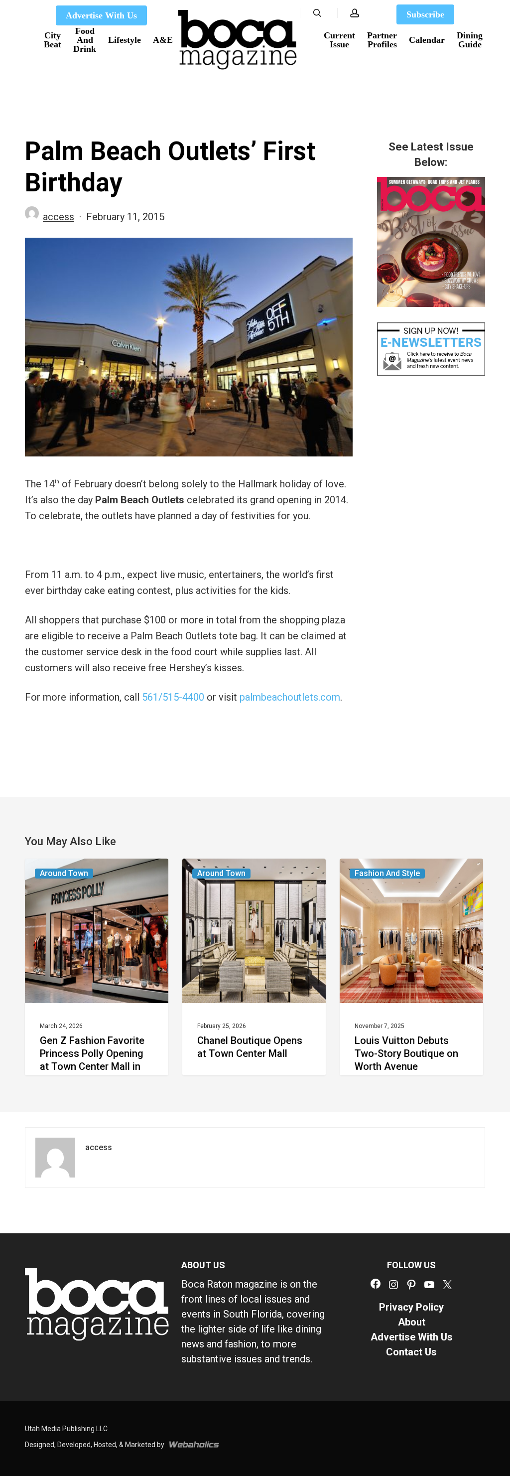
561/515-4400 (173, 697)
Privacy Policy (411, 1307)
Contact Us (411, 1352)
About (411, 1322)
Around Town (64, 873)
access (58, 217)
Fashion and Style (387, 873)
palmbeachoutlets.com (290, 697)
